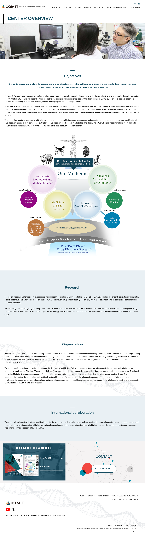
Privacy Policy (132, 532)
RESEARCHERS (75, 8)
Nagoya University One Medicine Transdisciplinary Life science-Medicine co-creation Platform (102, 528)
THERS (134, 528)
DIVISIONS (63, 8)
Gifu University (118, 525)
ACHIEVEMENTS (119, 8)
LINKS (110, 525)
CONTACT (105, 468)
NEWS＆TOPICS (134, 8)
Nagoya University (131, 525)
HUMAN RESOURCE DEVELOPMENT (97, 8)
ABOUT (55, 8)
